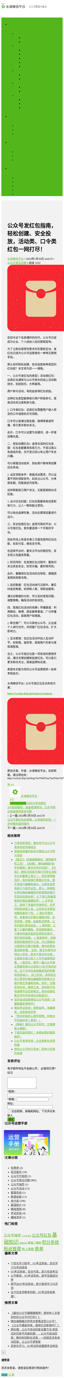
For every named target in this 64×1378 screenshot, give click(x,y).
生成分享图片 (18, 803)
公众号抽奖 (17, 1184)
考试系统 (27, 78)
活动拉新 (20, 45)
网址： (11, 1103)
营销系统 (20, 125)
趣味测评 (16, 1217)
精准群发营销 (23, 159)
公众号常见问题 (16, 262)
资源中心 (13, 168)
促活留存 (20, 83)
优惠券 (15, 1167)
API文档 (20, 190)
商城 (24, 103)
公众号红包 (41, 1235)
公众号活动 (17, 1188)
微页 (24, 37)
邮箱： (12, 1099)
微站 (24, 41)
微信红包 (27, 66)
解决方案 (13, 116)
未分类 (15, 1200)
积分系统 (50, 1242)
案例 (17, 177)
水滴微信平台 (15, 258)
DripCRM (13, 142)
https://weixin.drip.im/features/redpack (29, 693)
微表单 (26, 74)
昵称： (12, 1091)
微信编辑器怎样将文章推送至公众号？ (34, 1321)
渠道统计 (16, 1205)
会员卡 (26, 91)
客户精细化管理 (24, 151)
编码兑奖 (27, 62)
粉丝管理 (12, 1248)
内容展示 (20, 33)
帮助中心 (20, 186)
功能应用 (13, 24)
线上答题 (28, 1249)
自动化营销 (22, 155)
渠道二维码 (34, 1242)
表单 (39, 1248)
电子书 (19, 181)
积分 (24, 87)
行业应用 (20, 95)
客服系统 (16, 1192)
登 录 (4, 1374)
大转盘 (26, 58)
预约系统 (27, 99)
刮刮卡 (26, 54)
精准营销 (16, 1209)
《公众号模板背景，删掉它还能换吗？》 (35, 1325)
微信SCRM (21, 133)
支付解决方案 (23, 129)
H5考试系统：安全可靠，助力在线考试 (34, 1271)
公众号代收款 (19, 1176)
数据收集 (20, 70)
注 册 (11, 1374)
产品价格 (20, 194)
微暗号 (26, 50)
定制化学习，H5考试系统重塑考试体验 (34, 1346)
